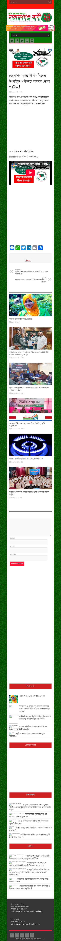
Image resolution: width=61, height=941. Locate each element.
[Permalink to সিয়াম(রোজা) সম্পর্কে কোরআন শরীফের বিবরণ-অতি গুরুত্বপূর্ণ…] (11, 826)
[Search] (50, 2)
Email (12, 546)
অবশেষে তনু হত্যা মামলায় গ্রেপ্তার (20, 319)
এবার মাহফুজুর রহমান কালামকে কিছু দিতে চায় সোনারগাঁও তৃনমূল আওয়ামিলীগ (29, 857)
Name (12, 538)
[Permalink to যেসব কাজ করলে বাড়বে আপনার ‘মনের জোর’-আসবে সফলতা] (12, 878)
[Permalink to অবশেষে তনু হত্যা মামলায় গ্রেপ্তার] (30, 316)
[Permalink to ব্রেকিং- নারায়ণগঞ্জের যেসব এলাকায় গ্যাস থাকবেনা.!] (30, 456)
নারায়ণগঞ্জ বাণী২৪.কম (17, 97)
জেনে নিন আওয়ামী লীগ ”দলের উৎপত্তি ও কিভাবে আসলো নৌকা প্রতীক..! (29, 887)
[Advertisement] (30, 126)
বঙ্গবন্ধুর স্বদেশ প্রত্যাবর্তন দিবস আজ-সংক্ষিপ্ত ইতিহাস (30, 279)
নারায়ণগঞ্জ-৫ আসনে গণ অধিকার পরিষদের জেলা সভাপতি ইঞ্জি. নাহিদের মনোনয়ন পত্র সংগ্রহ (34, 708)
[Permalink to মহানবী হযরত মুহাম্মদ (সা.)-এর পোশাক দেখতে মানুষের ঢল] (16, 813)
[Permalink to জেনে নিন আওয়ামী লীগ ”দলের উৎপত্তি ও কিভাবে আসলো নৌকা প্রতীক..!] (13, 885)
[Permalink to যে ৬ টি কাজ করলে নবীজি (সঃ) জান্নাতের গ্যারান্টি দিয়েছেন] (13, 820)
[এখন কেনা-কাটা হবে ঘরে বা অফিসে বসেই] (30, 30)
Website (13, 554)
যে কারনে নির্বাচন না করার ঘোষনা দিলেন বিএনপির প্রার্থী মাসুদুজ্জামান (28, 727)
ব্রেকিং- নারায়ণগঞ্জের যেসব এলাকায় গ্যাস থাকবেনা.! (26, 459)
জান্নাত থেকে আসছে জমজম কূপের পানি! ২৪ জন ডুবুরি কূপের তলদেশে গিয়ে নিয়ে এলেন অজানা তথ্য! (30, 807)
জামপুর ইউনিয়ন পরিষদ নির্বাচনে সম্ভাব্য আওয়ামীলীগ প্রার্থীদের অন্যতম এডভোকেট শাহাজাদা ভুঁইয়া (29, 872)
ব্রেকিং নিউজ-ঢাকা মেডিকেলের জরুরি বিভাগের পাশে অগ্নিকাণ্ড (31, 272)
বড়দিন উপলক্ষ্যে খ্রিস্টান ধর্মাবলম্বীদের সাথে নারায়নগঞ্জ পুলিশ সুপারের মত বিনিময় (35, 717)
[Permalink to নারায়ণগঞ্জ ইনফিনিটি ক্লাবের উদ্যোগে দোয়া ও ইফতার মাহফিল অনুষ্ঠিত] (30, 489)
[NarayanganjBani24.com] (30, 20)
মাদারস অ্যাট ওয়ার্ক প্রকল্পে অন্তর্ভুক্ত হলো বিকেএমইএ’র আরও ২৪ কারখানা (27, 863)
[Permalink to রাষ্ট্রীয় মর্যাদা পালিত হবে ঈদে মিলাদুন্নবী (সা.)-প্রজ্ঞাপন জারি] (14, 833)
